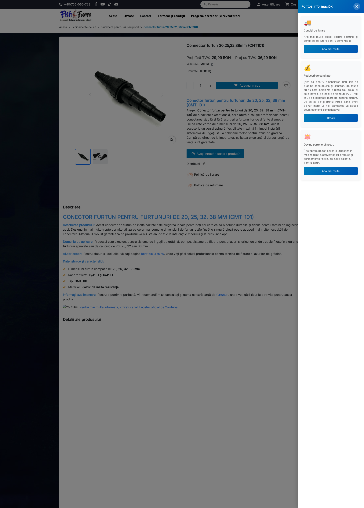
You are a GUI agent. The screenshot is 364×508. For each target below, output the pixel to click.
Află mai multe (331, 49)
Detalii (331, 118)
